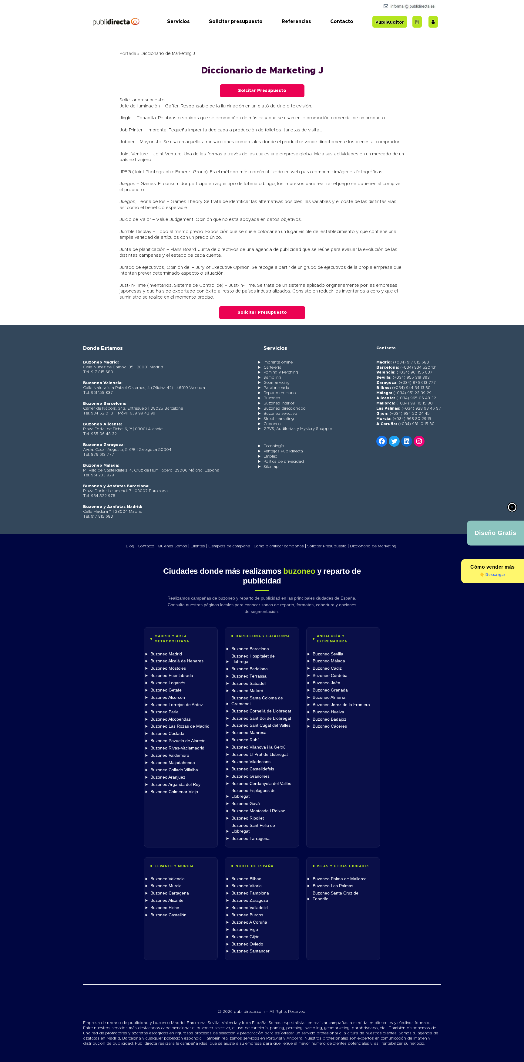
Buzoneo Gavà (245, 803)
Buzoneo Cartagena (169, 893)
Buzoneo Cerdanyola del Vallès (261, 783)
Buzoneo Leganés (167, 683)
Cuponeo (272, 424)
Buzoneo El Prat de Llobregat (259, 754)
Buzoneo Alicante (166, 900)
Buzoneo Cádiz (327, 668)
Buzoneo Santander (250, 951)
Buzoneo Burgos (247, 915)
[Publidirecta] (116, 22)
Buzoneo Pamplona (250, 893)
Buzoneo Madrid (166, 654)
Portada (127, 54)
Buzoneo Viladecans (250, 761)
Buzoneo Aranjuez (167, 777)
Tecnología (274, 446)
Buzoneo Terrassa (249, 676)
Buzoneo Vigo (244, 929)
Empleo (270, 456)
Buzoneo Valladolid (249, 907)
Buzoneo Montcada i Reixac (258, 811)
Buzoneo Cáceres (330, 726)
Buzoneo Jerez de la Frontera (341, 704)
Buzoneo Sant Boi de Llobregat (261, 718)
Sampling (272, 378)
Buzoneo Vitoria (246, 886)
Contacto (341, 21)
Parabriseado (276, 388)
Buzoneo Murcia (166, 886)
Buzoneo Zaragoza (249, 900)
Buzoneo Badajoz (329, 719)
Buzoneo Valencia (167, 879)
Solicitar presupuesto (236, 21)
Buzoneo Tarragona (250, 838)
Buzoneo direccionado (285, 409)
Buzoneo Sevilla (328, 654)
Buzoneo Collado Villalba (174, 770)
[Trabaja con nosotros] (433, 22)
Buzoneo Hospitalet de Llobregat (253, 659)
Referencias (296, 21)
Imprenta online (278, 362)
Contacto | (147, 546)
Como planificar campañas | (280, 546)
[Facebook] (381, 441)
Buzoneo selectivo (280, 414)
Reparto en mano (280, 393)
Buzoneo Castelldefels (252, 769)
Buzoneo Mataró (247, 690)
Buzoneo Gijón (245, 937)
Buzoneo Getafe (166, 690)
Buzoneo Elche (164, 907)
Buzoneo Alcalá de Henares (176, 661)
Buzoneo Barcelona (250, 649)
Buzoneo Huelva (328, 712)
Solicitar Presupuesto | (328, 546)
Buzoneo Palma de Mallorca (340, 879)
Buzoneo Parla (164, 712)
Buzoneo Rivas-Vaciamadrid (177, 748)
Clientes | (198, 546)
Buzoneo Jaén (326, 683)
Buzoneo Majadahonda (172, 762)
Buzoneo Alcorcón (167, 697)
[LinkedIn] (406, 441)
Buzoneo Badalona (249, 669)
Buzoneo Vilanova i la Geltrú (258, 747)
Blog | (131, 546)
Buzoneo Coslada (167, 733)
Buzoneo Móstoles (168, 668)
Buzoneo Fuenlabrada (171, 675)
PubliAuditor (389, 22)
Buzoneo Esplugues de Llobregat (253, 793)
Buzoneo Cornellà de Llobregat (261, 711)
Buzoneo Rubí (245, 740)
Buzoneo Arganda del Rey (175, 784)
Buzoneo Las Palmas (333, 886)
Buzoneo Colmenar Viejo (174, 792)
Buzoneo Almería (329, 697)
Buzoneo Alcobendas (170, 719)
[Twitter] (394, 441)
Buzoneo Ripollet (247, 818)
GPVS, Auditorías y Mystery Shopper (298, 429)
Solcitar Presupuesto (262, 91)
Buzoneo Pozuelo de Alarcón (178, 741)
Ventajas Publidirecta (283, 451)
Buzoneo (272, 398)
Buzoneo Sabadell (248, 683)
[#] (419, 441)
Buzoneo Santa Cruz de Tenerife (335, 896)
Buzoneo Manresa (249, 732)
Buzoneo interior (279, 403)
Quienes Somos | (173, 546)
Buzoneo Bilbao (246, 879)
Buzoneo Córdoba (330, 675)
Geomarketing (277, 383)
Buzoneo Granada (330, 690)
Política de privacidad (284, 462)
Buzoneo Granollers (250, 776)
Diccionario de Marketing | (374, 546)
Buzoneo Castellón (168, 915)
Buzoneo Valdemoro (169, 755)
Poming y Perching (281, 372)
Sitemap (271, 467)
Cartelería (272, 368)
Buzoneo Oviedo (247, 944)
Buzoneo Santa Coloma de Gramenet (257, 701)
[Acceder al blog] (417, 22)
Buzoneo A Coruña (249, 922)
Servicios (178, 21)
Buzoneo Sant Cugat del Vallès (261, 725)
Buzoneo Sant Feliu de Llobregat (253, 828)
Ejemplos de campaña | (230, 546)
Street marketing (279, 419)
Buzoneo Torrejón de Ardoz (176, 704)
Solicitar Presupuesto (262, 312)
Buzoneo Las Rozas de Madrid (180, 726)
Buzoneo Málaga (329, 661)
